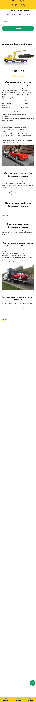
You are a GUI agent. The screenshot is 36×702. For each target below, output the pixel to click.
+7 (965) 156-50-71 (18, 5)
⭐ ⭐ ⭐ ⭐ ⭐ (18, 76)
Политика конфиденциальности (18, 35)
